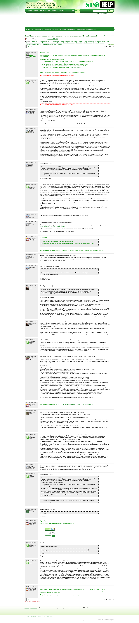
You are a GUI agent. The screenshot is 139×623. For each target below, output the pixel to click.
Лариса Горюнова (31, 44)
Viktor (107, 41)
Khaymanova (45, 43)
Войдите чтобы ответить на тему (32, 601)
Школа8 (39, 44)
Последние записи (109, 35)
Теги (44, 616)
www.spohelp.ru (76, 67)
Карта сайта (50, 616)
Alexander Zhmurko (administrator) (41, 41)
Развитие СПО (52, 39)
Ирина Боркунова (100, 41)
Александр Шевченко (56, 43)
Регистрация (103, 13)
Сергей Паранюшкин (69, 43)
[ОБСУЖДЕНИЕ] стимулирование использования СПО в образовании (74, 404)
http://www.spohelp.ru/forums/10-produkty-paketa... (53, 226)
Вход (97, 13)
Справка (39, 616)
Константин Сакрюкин (67, 41)
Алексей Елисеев (89, 41)
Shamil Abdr (79, 43)
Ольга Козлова (58, 44)
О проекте (33, 616)
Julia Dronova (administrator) (33, 43)
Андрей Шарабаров (98, 43)
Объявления (35, 29)
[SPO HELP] (100, 8)
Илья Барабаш (55, 41)
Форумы (28, 29)
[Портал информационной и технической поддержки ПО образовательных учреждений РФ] (43, 4)
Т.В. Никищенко (88, 43)
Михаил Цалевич (78, 41)
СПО (57, 39)
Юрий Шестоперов (48, 44)
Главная (27, 616)
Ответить (112, 44)
